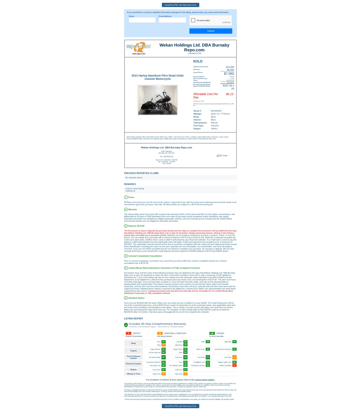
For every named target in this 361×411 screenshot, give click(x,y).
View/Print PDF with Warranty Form (180, 5)
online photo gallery (204, 380)
